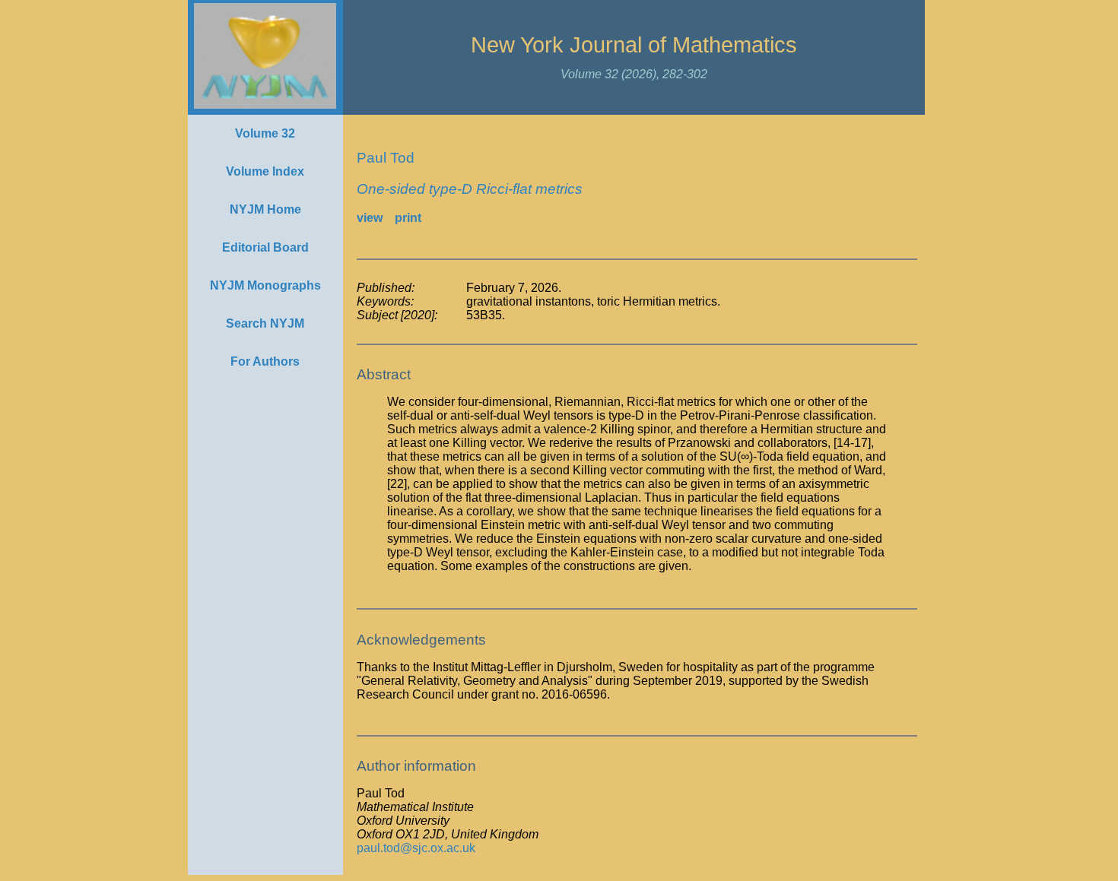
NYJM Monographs (265, 285)
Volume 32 (265, 133)
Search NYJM (265, 323)
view (370, 217)
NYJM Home (265, 209)
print (408, 217)
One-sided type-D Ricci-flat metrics (470, 189)
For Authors (265, 361)
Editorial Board (265, 247)
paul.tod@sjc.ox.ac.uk (416, 847)
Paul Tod (385, 158)
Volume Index (265, 171)
